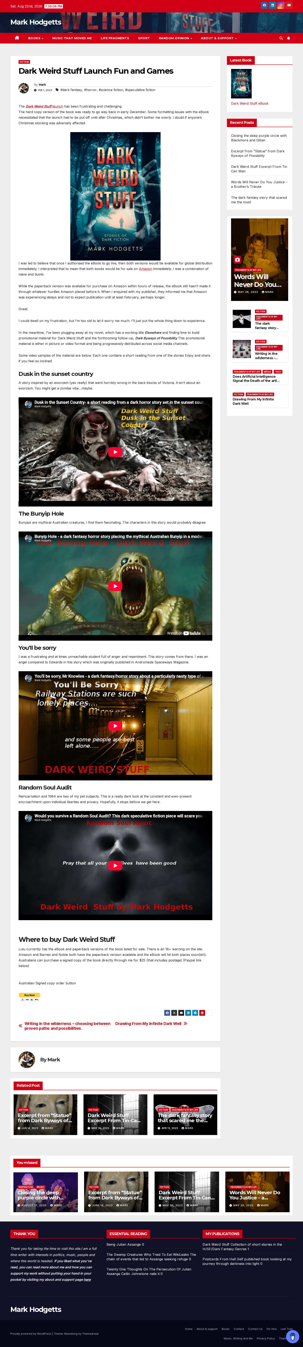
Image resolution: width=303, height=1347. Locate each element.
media (267, 371)
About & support (218, 38)
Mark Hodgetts (35, 22)
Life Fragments (115, 38)
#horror (90, 90)
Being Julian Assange (124, 1244)
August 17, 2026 (34, 1205)
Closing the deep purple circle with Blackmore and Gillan (43, 1198)
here (87, 1279)
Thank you (286, 1338)
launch (44, 106)
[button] (281, 38)
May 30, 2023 (173, 1205)
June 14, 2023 (103, 1205)
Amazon (145, 269)
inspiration (26, 1187)
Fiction (24, 62)
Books (34, 38)
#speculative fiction (140, 90)
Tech (278, 371)
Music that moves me (72, 38)
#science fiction (111, 90)
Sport (144, 38)
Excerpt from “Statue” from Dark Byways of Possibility (44, 1120)
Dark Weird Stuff (216, 1244)
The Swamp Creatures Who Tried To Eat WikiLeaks (148, 1254)
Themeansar (90, 1333)
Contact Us (255, 1328)
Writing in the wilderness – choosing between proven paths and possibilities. (67, 1026)
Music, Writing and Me (238, 1338)
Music (40, 1187)
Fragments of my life (185, 1110)
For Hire (272, 1328)
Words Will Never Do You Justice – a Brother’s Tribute (254, 1198)
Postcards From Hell (219, 1259)
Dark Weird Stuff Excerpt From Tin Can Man (114, 1120)
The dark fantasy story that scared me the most (185, 1120)
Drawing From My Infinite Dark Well (148, 1023)
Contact (239, 1328)
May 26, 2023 (248, 292)
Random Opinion (174, 38)
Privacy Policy (266, 1338)
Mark (42, 84)
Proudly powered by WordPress (31, 1333)
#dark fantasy (71, 90)
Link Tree (287, 1328)
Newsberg (71, 1333)
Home (189, 1328)
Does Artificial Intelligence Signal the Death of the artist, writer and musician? (256, 381)
